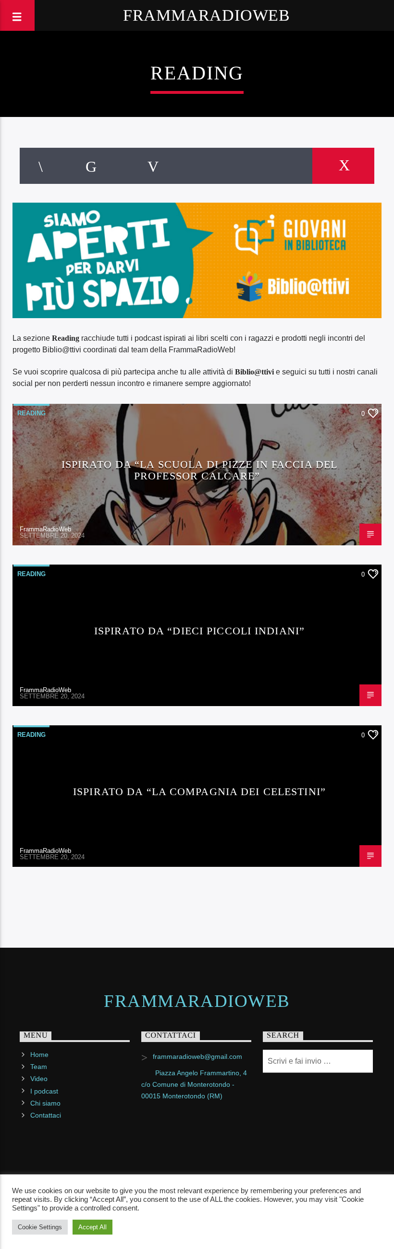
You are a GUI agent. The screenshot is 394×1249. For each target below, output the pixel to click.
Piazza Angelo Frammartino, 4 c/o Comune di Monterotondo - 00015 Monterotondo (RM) (194, 1084)
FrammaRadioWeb (206, 15)
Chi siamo (45, 1103)
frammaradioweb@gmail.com (197, 1056)
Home (39, 1054)
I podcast (44, 1091)
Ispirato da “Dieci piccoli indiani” (199, 631)
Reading (31, 413)
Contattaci (45, 1115)
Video (39, 1078)
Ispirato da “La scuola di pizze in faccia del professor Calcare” (199, 470)
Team (38, 1066)
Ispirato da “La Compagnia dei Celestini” (199, 791)
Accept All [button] (92, 1227)
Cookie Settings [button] (40, 1227)
